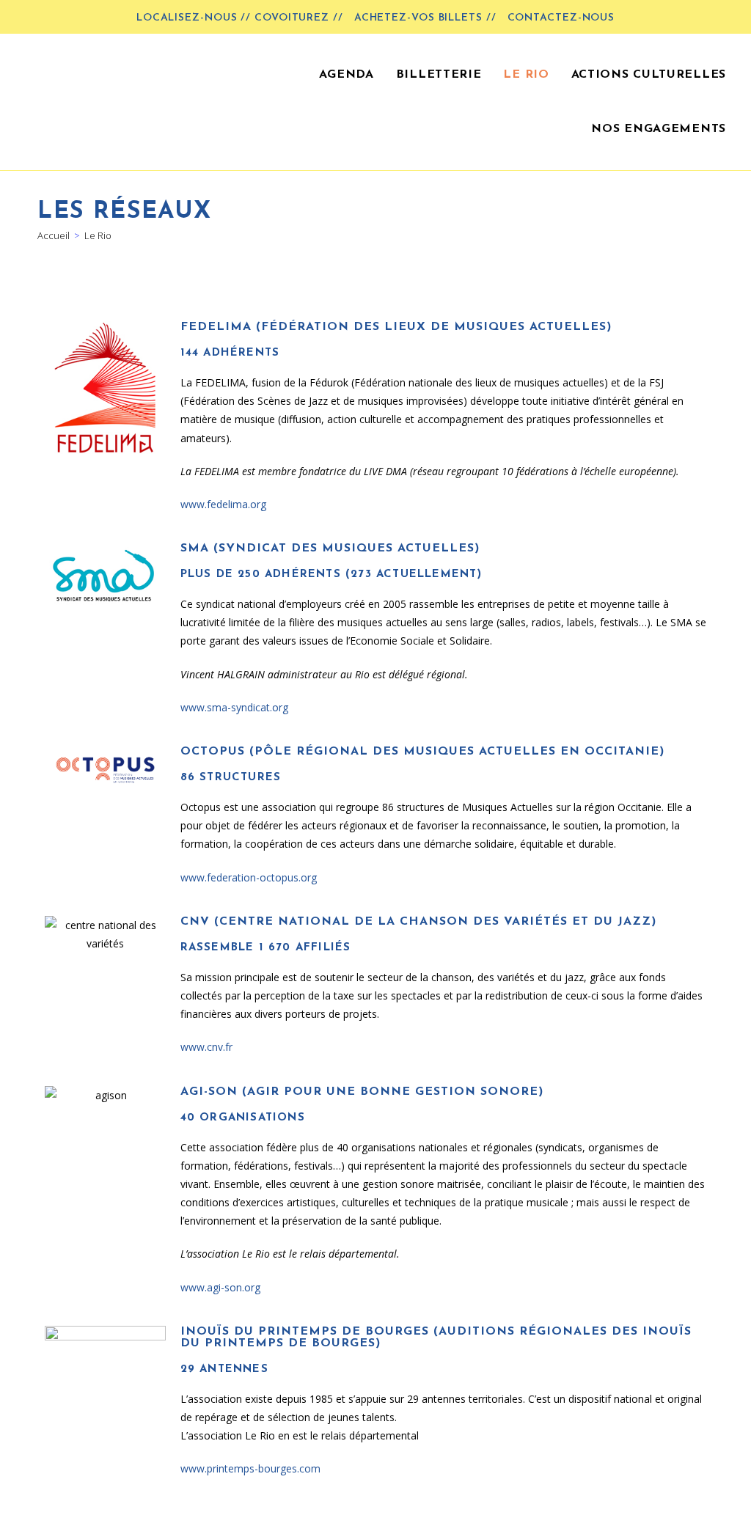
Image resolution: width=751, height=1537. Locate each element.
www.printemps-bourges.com (250, 1468)
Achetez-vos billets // (425, 17)
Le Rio (97, 235)
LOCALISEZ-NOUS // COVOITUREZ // (239, 17)
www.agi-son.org (220, 1287)
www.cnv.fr (206, 1047)
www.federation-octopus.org (248, 877)
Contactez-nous (561, 17)
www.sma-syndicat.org (234, 707)
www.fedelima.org (223, 504)
